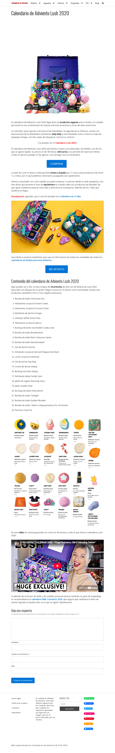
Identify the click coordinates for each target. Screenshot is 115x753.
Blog (97, 3)
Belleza (34, 3)
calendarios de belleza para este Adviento (31, 260)
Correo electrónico (20, 654)
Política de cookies (19, 703)
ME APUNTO (56, 269)
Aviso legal (16, 698)
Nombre (15, 642)
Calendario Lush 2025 (65, 142)
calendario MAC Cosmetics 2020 (47, 599)
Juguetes (47, 3)
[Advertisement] (57, 35)
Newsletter (16, 713)
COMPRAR (56, 164)
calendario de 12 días (70, 196)
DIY (87, 3)
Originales (75, 3)
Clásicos (61, 3)
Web (13, 666)
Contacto (15, 708)
